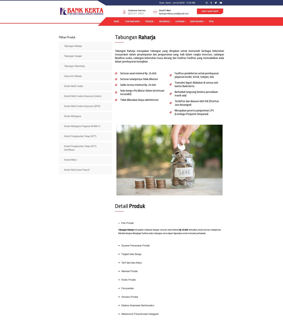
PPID (211, 21)
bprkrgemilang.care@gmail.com (174, 13)
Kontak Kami (196, 21)
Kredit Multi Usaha (73, 86)
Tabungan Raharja (73, 46)
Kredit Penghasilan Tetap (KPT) (80, 136)
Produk (149, 21)
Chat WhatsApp (210, 11)
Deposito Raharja (73, 76)
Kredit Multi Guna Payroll (76, 169)
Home (116, 21)
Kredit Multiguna (72, 116)
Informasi (164, 21)
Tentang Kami (132, 21)
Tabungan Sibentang (74, 66)
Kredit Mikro (70, 159)
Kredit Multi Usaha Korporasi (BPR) (82, 106)
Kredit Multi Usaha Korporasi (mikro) (82, 96)
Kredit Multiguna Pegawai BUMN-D (82, 126)
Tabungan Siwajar (73, 56)
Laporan (179, 21)
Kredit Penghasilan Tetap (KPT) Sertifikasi (80, 148)
